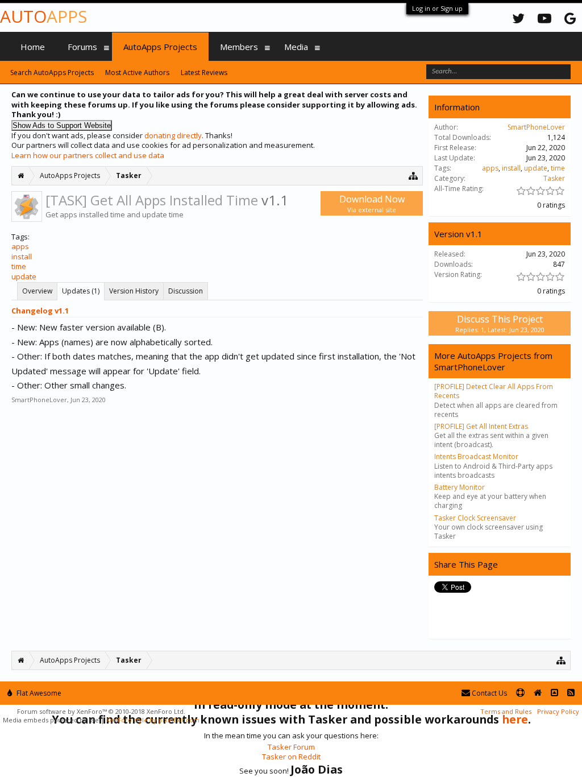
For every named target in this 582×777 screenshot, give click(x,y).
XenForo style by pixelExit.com (152, 720)
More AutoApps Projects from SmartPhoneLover (493, 361)
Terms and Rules (505, 711)
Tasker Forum (291, 747)
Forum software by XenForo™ (101, 711)
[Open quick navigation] (413, 175)
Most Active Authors (137, 72)
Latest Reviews (204, 72)
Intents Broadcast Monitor (476, 456)
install (21, 256)
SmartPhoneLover (39, 399)
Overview (37, 291)
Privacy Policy (558, 711)
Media (296, 46)
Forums (82, 46)
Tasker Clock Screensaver (475, 518)
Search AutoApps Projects (52, 72)
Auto (43, 16)
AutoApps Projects (160, 46)
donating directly (173, 135)
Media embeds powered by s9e (51, 720)
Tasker (554, 178)
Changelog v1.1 (40, 310)
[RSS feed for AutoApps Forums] (571, 693)
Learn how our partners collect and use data (87, 155)
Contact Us (488, 693)
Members (239, 46)
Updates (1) (80, 291)
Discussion (185, 291)
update (23, 276)
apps (20, 246)
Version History (134, 291)
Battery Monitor (459, 487)
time (18, 266)
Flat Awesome (38, 693)
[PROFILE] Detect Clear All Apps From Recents (493, 391)
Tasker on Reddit (291, 756)
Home (32, 46)
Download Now (372, 203)
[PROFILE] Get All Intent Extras (481, 426)
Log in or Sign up (437, 8)
